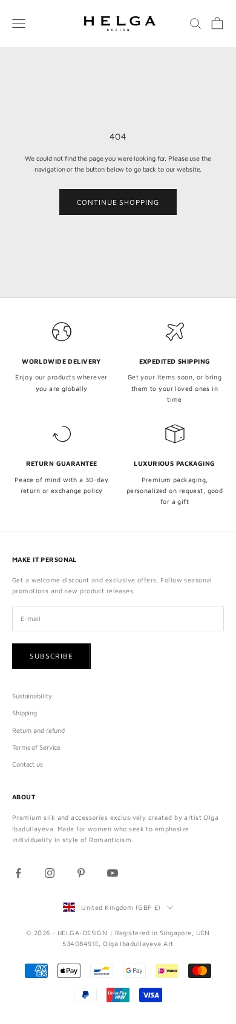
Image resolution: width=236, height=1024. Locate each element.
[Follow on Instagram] (50, 873)
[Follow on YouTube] (113, 873)
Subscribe (51, 655)
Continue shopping (118, 202)
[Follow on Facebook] (18, 873)
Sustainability (31, 696)
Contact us (27, 764)
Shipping (24, 712)
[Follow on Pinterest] (81, 873)
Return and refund (38, 730)
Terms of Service (36, 747)
